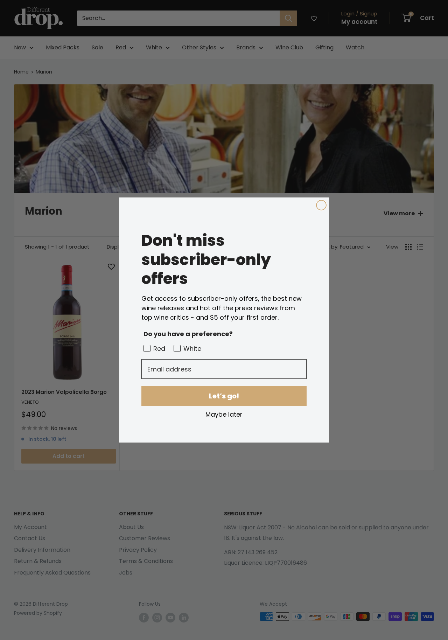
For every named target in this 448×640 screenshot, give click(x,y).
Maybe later (224, 414)
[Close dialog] (321, 205)
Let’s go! (224, 396)
